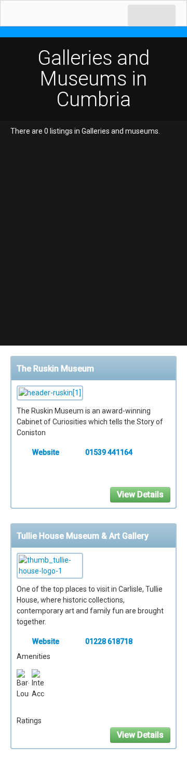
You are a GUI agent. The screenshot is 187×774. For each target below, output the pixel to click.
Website (45, 452)
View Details (140, 494)
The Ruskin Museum (55, 369)
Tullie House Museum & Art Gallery (83, 536)
